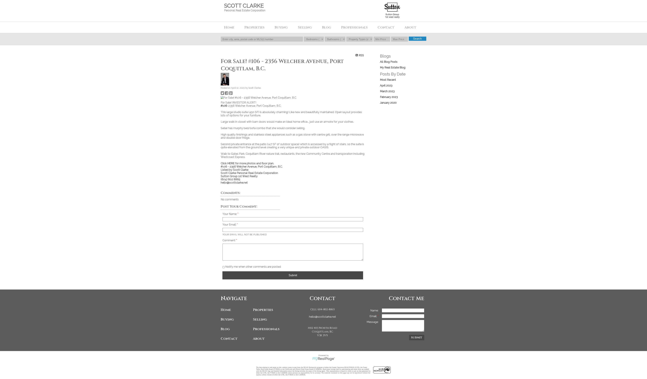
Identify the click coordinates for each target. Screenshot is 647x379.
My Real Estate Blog (392, 67)
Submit (293, 275)
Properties (263, 310)
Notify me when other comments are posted (253, 266)
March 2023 (387, 91)
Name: (374, 310)
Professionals (354, 27)
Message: (372, 322)
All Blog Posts (388, 61)
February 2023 (389, 97)
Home (229, 27)
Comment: (229, 240)
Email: (373, 316)
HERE (231, 163)
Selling (260, 319)
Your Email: (229, 224)
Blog (326, 27)
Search (417, 38)
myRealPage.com (323, 359)
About (259, 338)
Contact (386, 27)
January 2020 (388, 102)
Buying (227, 319)
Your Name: (230, 214)
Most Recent (388, 79)
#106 (224, 105)
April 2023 (386, 85)
